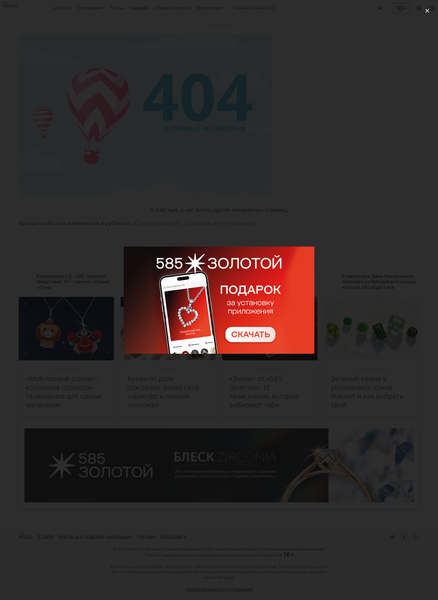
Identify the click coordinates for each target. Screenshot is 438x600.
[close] (427, 10)
